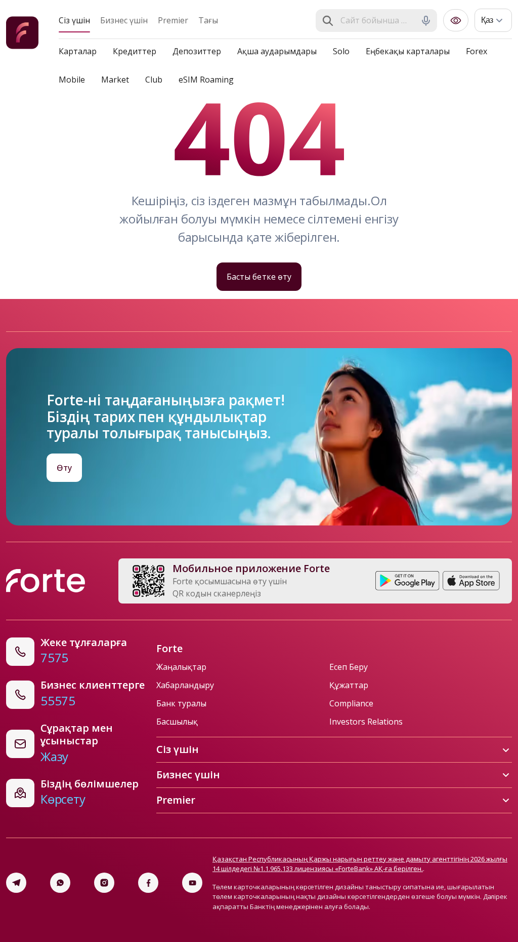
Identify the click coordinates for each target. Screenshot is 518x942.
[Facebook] (148, 883)
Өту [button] (64, 467)
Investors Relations (366, 721)
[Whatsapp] (60, 883)
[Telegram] (16, 883)
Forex (476, 51)
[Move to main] (22, 34)
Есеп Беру (348, 666)
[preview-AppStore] (471, 580)
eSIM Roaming (206, 79)
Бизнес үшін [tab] (124, 20)
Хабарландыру (185, 685)
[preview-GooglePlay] (407, 580)
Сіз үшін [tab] (74, 20)
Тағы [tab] (208, 20)
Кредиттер (134, 51)
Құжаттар (348, 685)
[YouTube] (192, 883)
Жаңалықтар (181, 666)
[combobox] (377, 20)
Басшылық (177, 721)
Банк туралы (181, 703)
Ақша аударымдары (277, 51)
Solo (341, 51)
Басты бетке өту (259, 276)
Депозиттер (196, 51)
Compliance (351, 703)
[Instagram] (104, 883)
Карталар (78, 51)
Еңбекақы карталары (408, 51)
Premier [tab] (173, 20)
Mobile (72, 79)
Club (153, 79)
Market (115, 79)
